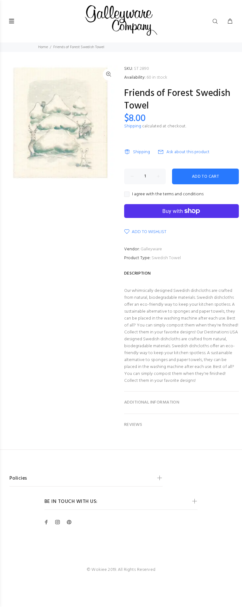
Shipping (132, 126)
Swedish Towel (166, 258)
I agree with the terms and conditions (168, 194)
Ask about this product (188, 152)
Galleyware (151, 249)
